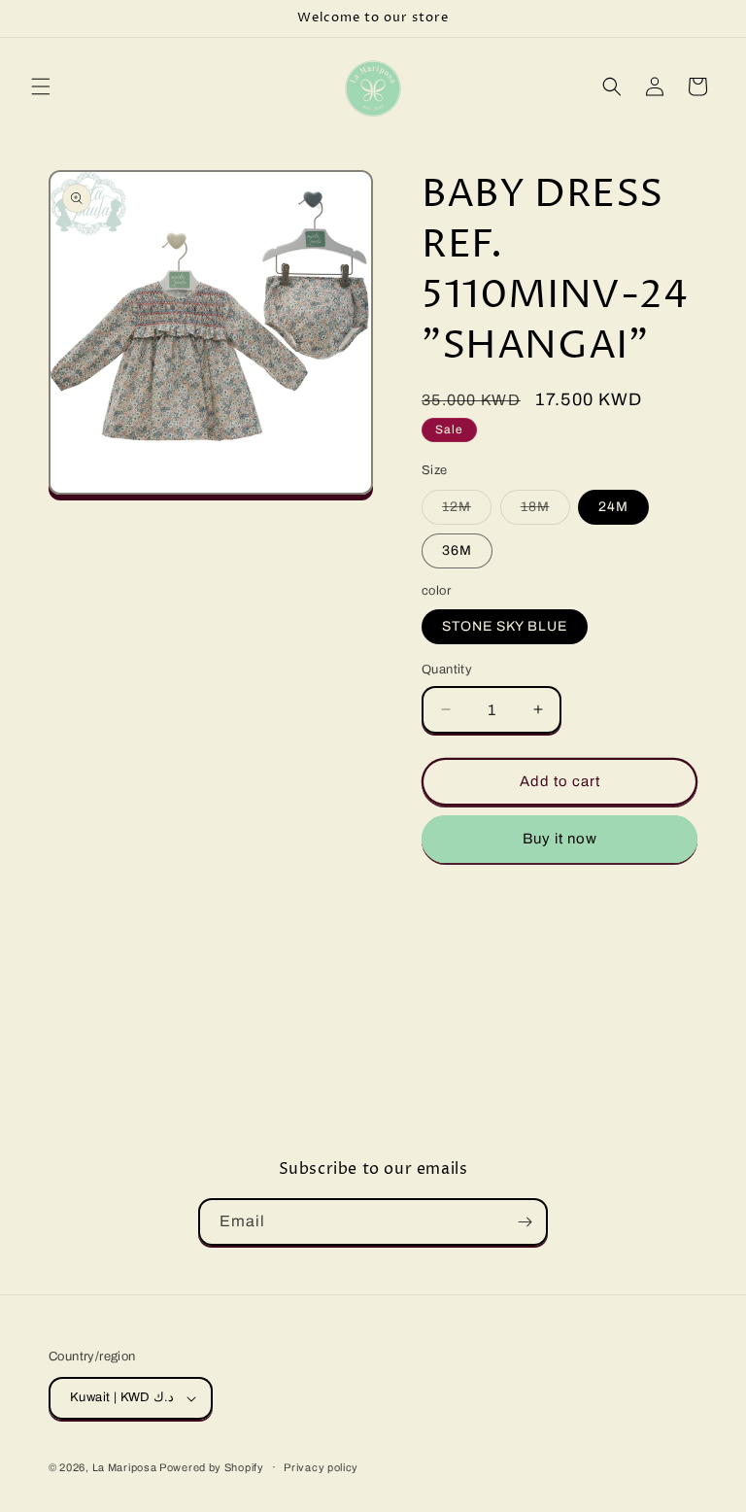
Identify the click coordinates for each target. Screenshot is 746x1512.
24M (613, 506)
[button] (40, 86)
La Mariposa (125, 1467)
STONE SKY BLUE (504, 626)
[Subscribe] (524, 1222)
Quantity (447, 669)
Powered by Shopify (211, 1467)
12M (467, 511)
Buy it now (560, 838)
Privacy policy (321, 1467)
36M (457, 550)
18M (545, 511)
